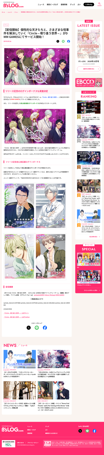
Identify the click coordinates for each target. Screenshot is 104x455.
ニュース (41, 4)
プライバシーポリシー (33, 442)
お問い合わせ (20, 442)
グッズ (72, 4)
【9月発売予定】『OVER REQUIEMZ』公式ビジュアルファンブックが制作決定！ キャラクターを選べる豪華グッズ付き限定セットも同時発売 (91, 172)
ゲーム (16, 12)
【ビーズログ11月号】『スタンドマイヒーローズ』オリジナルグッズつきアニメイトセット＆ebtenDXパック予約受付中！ (20, 374)
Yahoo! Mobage (50, 295)
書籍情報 (64, 4)
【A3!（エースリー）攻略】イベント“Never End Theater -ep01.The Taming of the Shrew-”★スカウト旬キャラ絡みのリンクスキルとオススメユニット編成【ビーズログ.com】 (91, 201)
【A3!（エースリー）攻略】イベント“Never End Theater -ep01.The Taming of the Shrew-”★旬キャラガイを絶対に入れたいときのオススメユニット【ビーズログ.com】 (53, 406)
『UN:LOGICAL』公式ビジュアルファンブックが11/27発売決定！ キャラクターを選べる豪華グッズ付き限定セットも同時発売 (54, 374)
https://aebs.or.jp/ (73, 445)
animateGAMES (39, 295)
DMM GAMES (60, 295)
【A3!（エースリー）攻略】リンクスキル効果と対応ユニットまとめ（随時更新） (91, 119)
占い (79, 4)
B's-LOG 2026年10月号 (89, 61)
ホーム (3, 12)
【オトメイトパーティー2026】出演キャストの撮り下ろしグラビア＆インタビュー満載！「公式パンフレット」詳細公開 (19, 405)
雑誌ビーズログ (52, 4)
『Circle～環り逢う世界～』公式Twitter (17, 317)
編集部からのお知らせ (51, 433)
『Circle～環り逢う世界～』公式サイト (16, 313)
